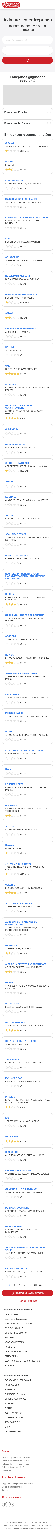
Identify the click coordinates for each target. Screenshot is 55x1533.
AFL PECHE (11, 428)
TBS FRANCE (12, 1059)
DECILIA (9, 593)
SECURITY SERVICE (16, 534)
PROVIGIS (10, 1096)
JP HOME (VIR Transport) (18, 863)
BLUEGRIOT (11, 1151)
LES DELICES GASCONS (18, 1170)
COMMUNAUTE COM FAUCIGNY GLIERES (26, 217)
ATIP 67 (9, 481)
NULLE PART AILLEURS (18, 275)
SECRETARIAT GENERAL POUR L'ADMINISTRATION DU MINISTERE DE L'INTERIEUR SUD (25, 576)
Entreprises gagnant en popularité (27, 78)
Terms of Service (36, 1528)
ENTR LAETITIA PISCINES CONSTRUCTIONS (18, 406)
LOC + (8, 238)
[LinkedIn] (11, 1504)
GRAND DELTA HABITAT (18, 462)
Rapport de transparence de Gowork (17, 1483)
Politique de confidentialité (13, 1467)
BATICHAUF (11, 1136)
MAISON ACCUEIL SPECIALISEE (22, 198)
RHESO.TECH (12, 1003)
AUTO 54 (9, 826)
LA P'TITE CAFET (14, 784)
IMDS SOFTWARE (14, 712)
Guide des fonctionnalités (12, 1486)
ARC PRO (10, 515)
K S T (8, 1117)
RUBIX (8, 731)
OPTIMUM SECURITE (16, 1268)
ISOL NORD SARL (14, 1078)
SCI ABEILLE (12, 257)
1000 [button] (40, 1285)
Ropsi (8, 768)
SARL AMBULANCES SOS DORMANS (24, 615)
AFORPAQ (10, 636)
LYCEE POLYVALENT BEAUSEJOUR (24, 750)
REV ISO (9, 654)
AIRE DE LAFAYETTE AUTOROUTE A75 (25, 964)
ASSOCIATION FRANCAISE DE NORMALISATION (21, 923)
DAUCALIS (11, 384)
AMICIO (9, 313)
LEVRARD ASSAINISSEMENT (20, 328)
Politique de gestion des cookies (15, 1464)
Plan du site (7, 1470)
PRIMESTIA (11, 945)
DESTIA (9, 161)
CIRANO (9, 143)
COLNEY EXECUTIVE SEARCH (21, 1040)
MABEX (9, 982)
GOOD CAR (11, 805)
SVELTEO (10, 884)
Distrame (9, 845)
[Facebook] (4, 1504)
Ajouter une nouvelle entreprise (29, 1292)
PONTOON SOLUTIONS (17, 1207)
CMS (7, 365)
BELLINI (9, 347)
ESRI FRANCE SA (14, 180)
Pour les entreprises (27, 1300)
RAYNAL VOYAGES (15, 1022)
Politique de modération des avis (16, 1460)
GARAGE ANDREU (15, 444)
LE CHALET (11, 496)
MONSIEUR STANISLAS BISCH (21, 294)
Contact (5, 1490)
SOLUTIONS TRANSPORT (18, 903)
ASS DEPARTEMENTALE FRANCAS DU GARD (25, 1248)
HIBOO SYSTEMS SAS (16, 555)
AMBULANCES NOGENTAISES (21, 673)
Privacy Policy (19, 1528)
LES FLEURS (12, 694)
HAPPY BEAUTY (14, 1226)
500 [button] (35, 1285)
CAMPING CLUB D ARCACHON (21, 1189)
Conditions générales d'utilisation (16, 1457)
